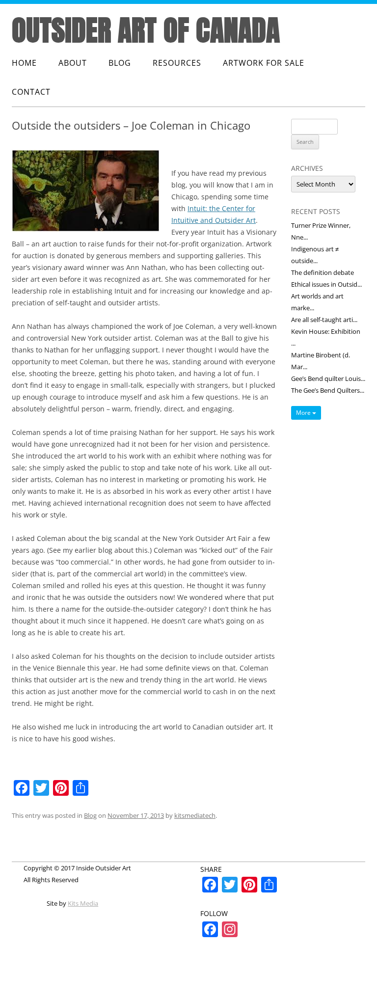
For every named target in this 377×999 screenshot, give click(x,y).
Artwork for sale (263, 62)
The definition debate (322, 272)
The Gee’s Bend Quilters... (327, 390)
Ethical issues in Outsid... (326, 284)
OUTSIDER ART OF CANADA (146, 30)
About (72, 62)
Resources (177, 62)
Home (24, 62)
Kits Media (83, 903)
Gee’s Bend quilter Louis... (328, 378)
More (304, 412)
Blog (119, 62)
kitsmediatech (194, 815)
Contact (31, 91)
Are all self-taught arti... (324, 319)
